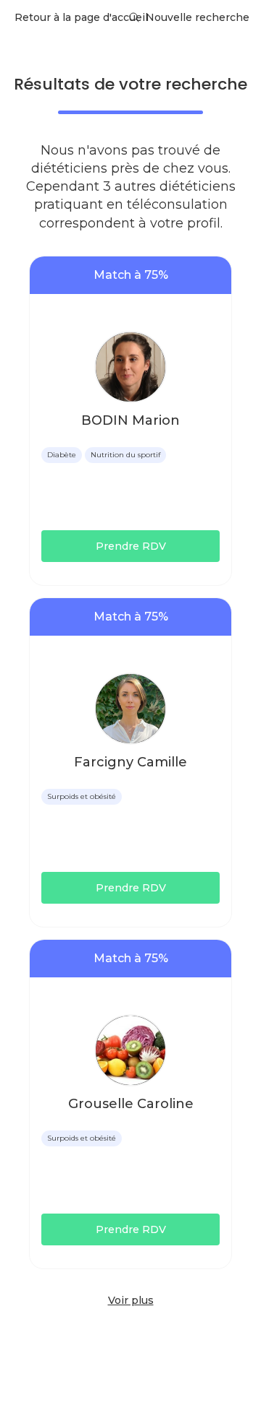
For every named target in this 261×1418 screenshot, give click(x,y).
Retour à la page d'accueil (81, 17)
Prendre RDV (131, 546)
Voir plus (131, 1300)
